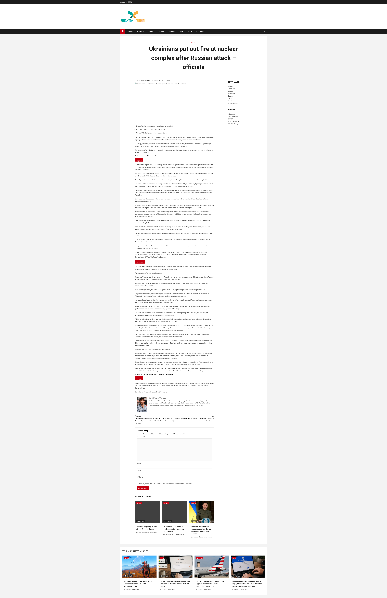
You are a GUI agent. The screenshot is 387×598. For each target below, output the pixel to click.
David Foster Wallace (143, 80)
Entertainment (201, 31)
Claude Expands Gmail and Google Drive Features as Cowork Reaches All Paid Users (175, 583)
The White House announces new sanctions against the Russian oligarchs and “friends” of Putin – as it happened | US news (154, 419)
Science (172, 31)
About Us (231, 114)
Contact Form (233, 116)
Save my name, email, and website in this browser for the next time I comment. (165, 483)
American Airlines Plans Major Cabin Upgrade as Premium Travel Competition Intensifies (210, 583)
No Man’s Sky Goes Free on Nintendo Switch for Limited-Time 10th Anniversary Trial (138, 583)
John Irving (136, 589)
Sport (190, 31)
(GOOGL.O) (167, 340)
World (151, 31)
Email (139, 470)
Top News (141, 31)
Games (126, 558)
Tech (181, 31)
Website (140, 477)
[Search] (265, 31)
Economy (161, 31)
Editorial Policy (233, 121)
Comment (141, 437)
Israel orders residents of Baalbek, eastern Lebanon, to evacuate (173, 529)
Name (139, 463)
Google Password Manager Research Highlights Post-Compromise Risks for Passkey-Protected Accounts (247, 583)
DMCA (230, 119)
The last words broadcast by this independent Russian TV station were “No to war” (194, 418)
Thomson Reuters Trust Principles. (155, 392)
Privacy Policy (233, 124)
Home (130, 31)
